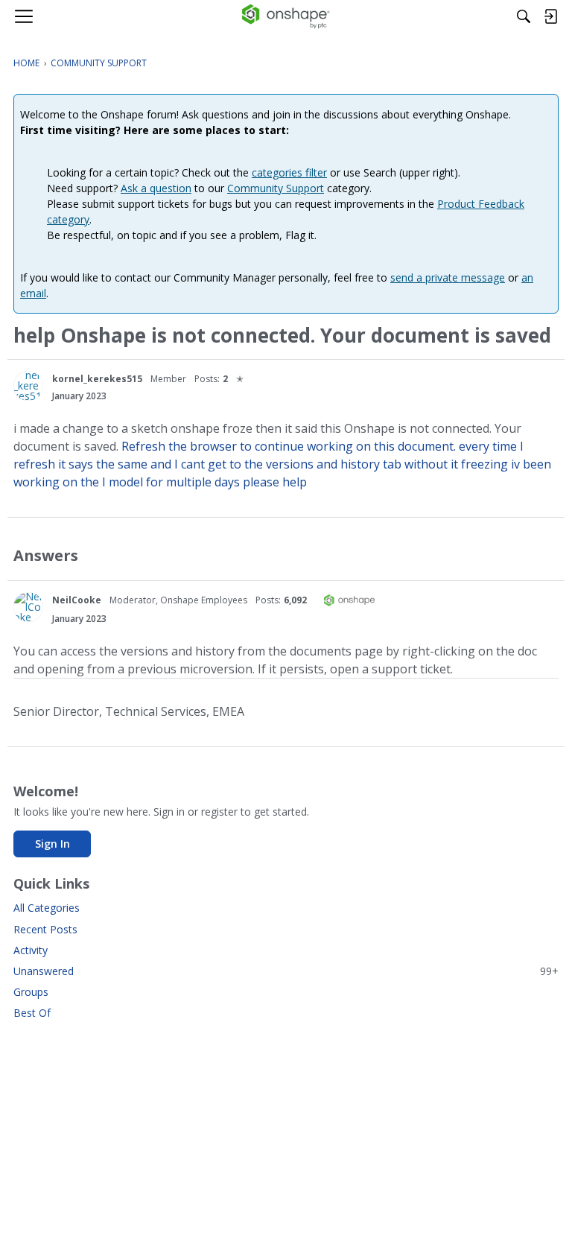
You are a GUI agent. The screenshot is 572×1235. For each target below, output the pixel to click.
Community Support (275, 188)
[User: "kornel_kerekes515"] (28, 386)
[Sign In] (550, 16)
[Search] (523, 16)
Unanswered (286, 971)
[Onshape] (286, 16)
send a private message (447, 277)
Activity (30, 950)
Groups (30, 992)
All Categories (46, 908)
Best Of (32, 1013)
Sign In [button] (52, 843)
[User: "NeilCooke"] (28, 607)
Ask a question (156, 188)
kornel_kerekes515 (97, 378)
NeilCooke (76, 600)
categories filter (289, 172)
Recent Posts (45, 929)
